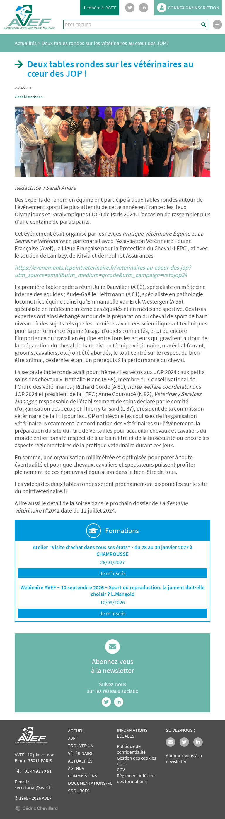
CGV (121, 769)
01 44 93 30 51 (38, 771)
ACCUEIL (76, 731)
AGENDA (76, 768)
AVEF (73, 738)
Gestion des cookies (136, 758)
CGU (121, 764)
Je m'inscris (113, 573)
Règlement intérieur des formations (136, 778)
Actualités (26, 43)
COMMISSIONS (82, 776)
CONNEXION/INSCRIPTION (193, 8)
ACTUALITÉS (80, 761)
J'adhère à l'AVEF (99, 8)
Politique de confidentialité (131, 749)
